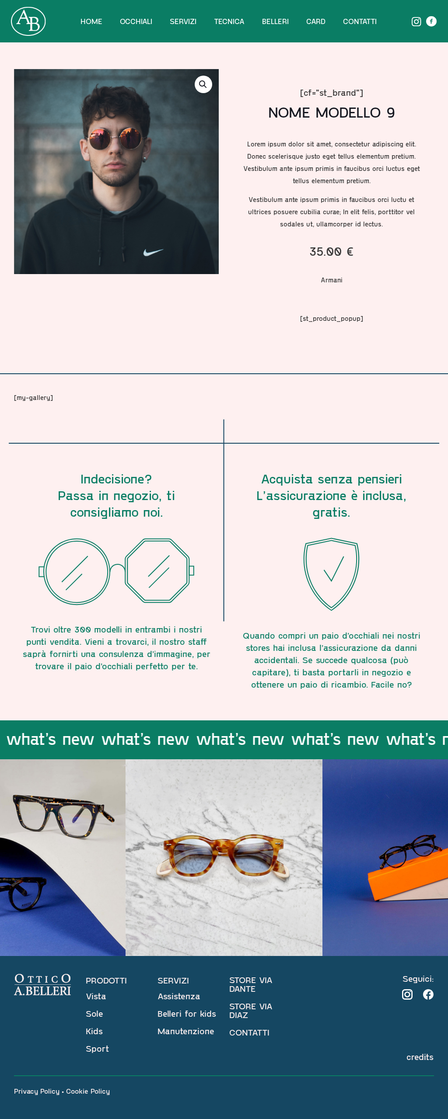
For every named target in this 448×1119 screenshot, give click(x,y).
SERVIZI (173, 980)
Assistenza (179, 995)
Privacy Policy (37, 1091)
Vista (96, 995)
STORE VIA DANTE (251, 984)
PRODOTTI (106, 980)
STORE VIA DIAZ (251, 1010)
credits (420, 1056)
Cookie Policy (88, 1091)
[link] (407, 994)
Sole (94, 1013)
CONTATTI (249, 1032)
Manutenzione (186, 1030)
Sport (97, 1048)
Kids (94, 1030)
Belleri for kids (187, 1013)
